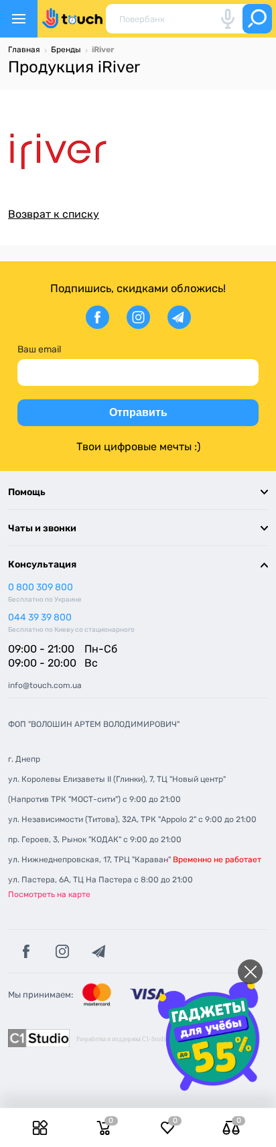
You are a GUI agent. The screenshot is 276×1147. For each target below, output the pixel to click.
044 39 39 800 (40, 617)
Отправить (138, 412)
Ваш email (39, 349)
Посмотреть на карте (49, 894)
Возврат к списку (53, 214)
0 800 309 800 (40, 587)
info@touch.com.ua (45, 685)
